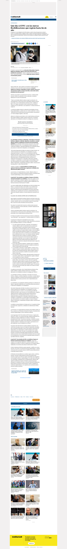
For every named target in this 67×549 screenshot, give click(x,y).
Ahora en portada (14, 436)
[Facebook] (29, 43)
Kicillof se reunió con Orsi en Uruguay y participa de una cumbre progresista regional (18, 462)
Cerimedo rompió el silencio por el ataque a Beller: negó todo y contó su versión (32, 503)
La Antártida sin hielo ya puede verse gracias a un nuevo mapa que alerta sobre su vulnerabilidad (46, 292)
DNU (24, 396)
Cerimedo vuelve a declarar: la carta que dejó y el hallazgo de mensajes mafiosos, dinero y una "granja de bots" (50, 171)
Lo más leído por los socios (15, 406)
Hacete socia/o (47, 17)
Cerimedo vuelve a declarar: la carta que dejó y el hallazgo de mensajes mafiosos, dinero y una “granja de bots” (32, 448)
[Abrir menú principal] (55, 16)
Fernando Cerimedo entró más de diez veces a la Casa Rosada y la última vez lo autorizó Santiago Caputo (32, 518)
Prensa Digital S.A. (27, 547)
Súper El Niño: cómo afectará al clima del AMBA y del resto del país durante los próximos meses (50, 147)
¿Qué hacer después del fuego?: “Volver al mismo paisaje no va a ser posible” (46, 282)
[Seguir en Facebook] (46, 537)
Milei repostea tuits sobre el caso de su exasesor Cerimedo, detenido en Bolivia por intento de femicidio (17, 517)
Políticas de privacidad (33, 547)
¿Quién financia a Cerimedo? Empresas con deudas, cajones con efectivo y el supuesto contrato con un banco (17, 448)
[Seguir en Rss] (51, 537)
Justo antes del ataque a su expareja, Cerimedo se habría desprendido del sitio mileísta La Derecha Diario (32, 418)
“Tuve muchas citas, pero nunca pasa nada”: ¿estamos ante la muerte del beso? (50, 159)
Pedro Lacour (13, 434)
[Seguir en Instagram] (48, 537)
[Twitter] (33, 43)
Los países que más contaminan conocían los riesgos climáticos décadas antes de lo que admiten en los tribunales (46, 287)
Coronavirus (14, 19)
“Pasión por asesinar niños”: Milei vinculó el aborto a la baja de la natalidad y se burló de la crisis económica (17, 432)
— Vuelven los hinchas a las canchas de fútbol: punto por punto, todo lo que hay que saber (28, 38)
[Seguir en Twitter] (45, 537)
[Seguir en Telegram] (47, 537)
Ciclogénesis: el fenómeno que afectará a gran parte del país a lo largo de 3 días (32, 431)
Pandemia (27, 396)
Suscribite (25, 134)
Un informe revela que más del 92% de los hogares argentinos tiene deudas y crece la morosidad (17, 475)
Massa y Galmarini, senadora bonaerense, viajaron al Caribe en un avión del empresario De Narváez (18, 418)
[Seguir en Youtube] (50, 537)
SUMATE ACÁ (31, 543)
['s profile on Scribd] (25, 385)
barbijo (21, 396)
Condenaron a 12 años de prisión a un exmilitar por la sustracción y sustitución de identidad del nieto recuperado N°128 (32, 476)
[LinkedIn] (35, 43)
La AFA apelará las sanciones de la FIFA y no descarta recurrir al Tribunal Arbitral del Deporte (32, 489)
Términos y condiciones (39, 547)
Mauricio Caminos (13, 450)
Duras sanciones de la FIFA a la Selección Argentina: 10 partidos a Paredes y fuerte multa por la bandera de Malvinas (17, 490)
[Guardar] (37, 43)
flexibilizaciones (17, 396)
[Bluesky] (31, 43)
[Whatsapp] (27, 43)
